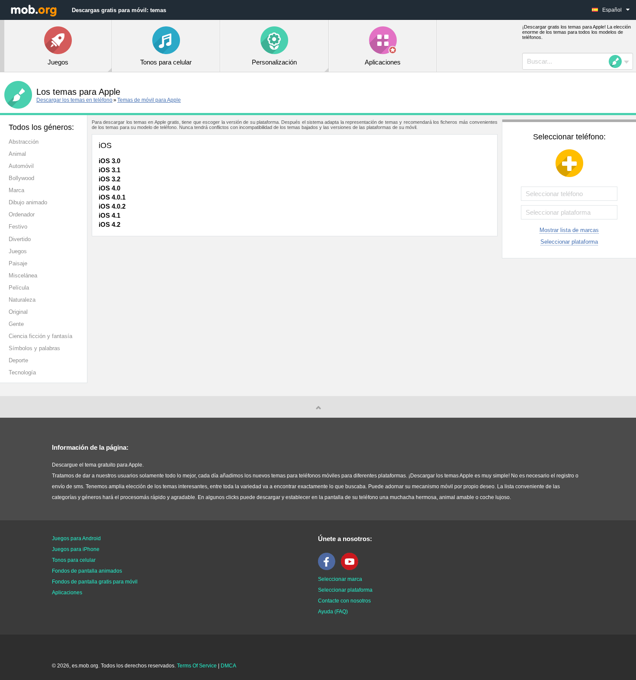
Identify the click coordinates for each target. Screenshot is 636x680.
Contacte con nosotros (344, 601)
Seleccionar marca (340, 579)
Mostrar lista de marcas (569, 230)
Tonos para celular (74, 560)
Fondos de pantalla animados (87, 571)
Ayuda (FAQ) (333, 612)
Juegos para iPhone (76, 549)
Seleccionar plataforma (569, 241)
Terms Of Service (197, 666)
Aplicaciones (67, 593)
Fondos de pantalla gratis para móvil (95, 582)
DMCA (228, 666)
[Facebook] (329, 568)
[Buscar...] (618, 61)
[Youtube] (352, 568)
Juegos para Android (76, 538)
